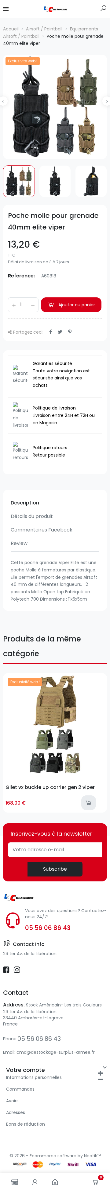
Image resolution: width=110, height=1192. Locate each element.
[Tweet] (60, 331)
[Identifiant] (35, 1182)
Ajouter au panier (76, 305)
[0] (95, 1183)
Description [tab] (25, 502)
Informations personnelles (34, 1077)
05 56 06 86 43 (48, 927)
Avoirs (12, 1101)
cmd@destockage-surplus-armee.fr (55, 1052)
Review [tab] (19, 543)
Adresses (15, 1112)
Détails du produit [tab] (32, 516)
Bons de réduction (25, 1124)
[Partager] (50, 331)
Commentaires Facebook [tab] (41, 529)
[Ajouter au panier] (88, 802)
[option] (55, 107)
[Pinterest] (70, 331)
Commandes (20, 1089)
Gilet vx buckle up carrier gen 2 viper (50, 787)
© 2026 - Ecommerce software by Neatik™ (55, 1156)
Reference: (21, 275)
